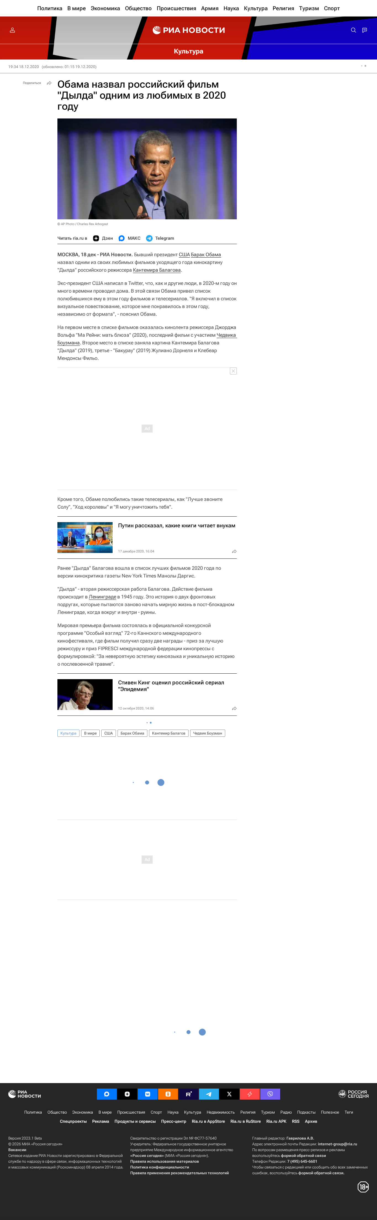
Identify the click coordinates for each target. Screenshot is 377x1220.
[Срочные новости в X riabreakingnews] (250, 1094)
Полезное (330, 1112)
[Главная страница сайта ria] (188, 30)
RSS (295, 1121)
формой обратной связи (303, 1155)
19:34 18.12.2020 (23, 66)
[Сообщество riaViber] (270, 1094)
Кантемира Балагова (157, 270)
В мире (90, 733)
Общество (57, 1112)
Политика (33, 1112)
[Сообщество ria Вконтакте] (148, 1094)
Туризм (268, 1112)
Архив (311, 1121)
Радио (286, 1112)
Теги (349, 1112)
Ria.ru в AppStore (208, 1121)
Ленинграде (102, 597)
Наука (173, 1112)
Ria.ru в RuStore (245, 1121)
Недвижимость (221, 1112)
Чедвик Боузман (207, 733)
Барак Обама (206, 254)
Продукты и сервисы (135, 1121)
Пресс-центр (173, 1121)
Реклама (100, 1121)
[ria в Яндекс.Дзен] (127, 1094)
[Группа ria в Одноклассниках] (168, 1094)
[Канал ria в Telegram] (209, 1094)
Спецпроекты (73, 1121)
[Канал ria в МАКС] (107, 1094)
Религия (248, 1112)
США (184, 254)
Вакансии (17, 1150)
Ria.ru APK (276, 1121)
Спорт (156, 1112)
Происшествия (131, 1112)
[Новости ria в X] (229, 1094)
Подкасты (306, 1112)
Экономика (82, 1112)
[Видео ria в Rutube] (188, 1094)
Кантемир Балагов (168, 733)
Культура (68, 733)
